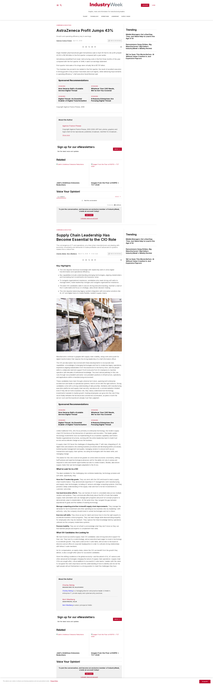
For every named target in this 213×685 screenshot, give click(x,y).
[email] (95, 47)
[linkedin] (86, 47)
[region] (89, 201)
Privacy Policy (54, 681)
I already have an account (89, 218)
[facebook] (83, 47)
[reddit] (92, 47)
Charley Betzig (61, 254)
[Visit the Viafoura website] (117, 205)
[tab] (61, 196)
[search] (61, 5)
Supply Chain (125, 16)
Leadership (115, 16)
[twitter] (89, 47)
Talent (85, 16)
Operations (105, 16)
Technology (94, 16)
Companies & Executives (63, 25)
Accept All (205, 681)
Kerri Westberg (72, 254)
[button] (57, 5)
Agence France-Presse (64, 41)
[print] (121, 47)
